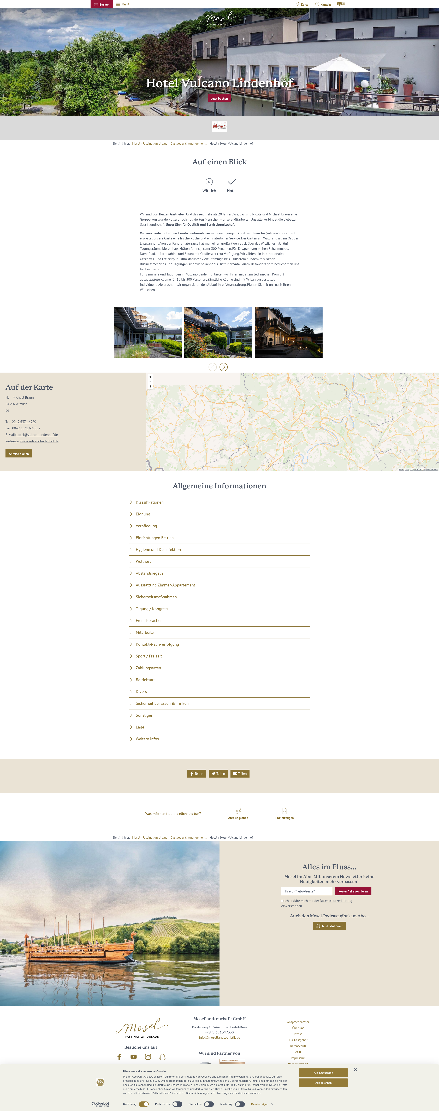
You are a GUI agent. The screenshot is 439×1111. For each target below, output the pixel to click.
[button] (102, 4)
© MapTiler (404, 469)
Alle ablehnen (323, 1082)
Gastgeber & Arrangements (189, 143)
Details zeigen (259, 1104)
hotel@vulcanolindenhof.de (37, 434)
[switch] (177, 1104)
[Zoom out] (150, 381)
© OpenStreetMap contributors (424, 469)
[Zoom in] (150, 376)
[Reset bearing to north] (150, 386)
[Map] (292, 422)
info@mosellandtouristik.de (219, 1037)
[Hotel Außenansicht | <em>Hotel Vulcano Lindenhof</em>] (148, 332)
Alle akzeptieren (323, 1072)
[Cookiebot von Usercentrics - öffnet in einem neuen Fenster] (100, 1104)
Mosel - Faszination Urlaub (150, 143)
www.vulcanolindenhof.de (39, 441)
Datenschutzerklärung (336, 900)
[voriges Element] (213, 367)
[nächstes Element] (224, 367)
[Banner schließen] (355, 1069)
